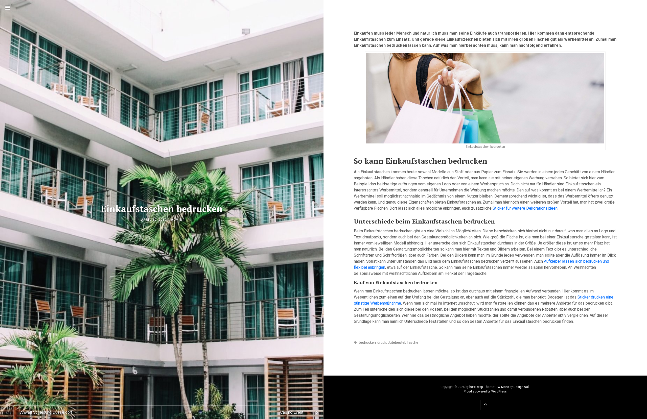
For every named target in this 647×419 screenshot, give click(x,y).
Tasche (412, 342)
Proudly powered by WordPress (485, 391)
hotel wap (476, 387)
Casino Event (291, 412)
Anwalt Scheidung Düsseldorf (46, 412)
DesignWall (521, 387)
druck (381, 342)
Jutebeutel (396, 342)
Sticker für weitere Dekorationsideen (525, 208)
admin (176, 219)
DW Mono (502, 387)
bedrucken (367, 342)
